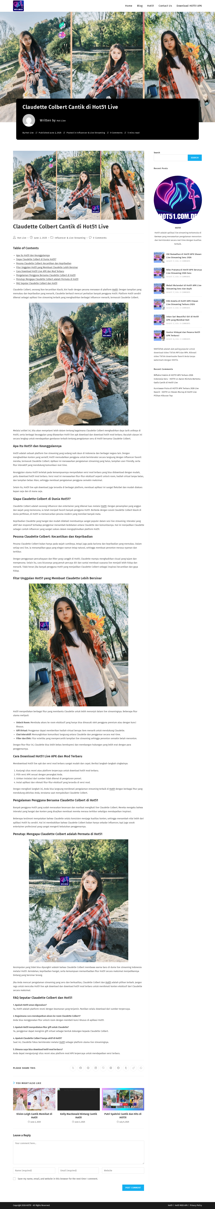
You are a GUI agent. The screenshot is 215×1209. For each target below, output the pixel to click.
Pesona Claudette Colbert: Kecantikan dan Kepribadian (43, 263)
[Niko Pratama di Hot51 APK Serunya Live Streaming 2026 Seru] (159, 273)
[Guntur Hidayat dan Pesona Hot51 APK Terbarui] (159, 335)
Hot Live (61, 120)
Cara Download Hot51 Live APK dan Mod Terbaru (40, 271)
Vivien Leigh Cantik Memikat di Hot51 (34, 1115)
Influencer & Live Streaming (91, 133)
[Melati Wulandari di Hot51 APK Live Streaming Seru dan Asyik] (159, 288)
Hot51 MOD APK (181, 1205)
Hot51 (115, 289)
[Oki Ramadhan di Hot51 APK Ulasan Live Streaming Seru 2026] (159, 257)
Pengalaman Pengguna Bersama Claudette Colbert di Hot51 (46, 275)
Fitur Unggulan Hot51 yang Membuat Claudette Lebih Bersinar (47, 267)
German (158, 236)
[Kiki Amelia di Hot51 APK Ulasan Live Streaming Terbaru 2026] (159, 304)
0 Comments (116, 133)
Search (157, 152)
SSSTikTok (158, 349)
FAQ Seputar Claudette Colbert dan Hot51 (36, 283)
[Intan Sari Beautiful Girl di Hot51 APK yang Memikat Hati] (159, 319)
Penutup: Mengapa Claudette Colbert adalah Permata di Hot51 (47, 279)
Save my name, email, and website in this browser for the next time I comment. (58, 1178)
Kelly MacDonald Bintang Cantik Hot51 (78, 1115)
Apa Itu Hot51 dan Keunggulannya (33, 255)
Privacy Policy (196, 1205)
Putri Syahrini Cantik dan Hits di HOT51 (122, 1115)
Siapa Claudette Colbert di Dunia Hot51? (36, 259)
